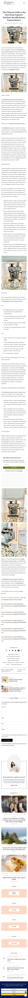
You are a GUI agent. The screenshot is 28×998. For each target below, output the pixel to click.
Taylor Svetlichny (9, 23)
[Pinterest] (15, 650)
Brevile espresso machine (13, 658)
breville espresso (20, 662)
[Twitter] (12, 650)
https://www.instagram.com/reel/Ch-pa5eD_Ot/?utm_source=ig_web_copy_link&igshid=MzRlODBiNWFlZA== (13, 622)
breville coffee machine (8, 662)
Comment (3, 707)
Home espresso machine (16, 664)
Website (2, 729)
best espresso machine (13, 654)
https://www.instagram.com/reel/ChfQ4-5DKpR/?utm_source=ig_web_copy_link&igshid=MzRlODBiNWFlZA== (13, 631)
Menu (24, 3)
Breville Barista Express (14, 70)
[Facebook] (9, 650)
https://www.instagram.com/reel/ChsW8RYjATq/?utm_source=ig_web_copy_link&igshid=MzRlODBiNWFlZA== (13, 639)
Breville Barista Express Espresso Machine (12, 100)
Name (2, 718)
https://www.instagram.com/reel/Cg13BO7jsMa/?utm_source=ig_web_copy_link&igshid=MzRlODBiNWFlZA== (13, 606)
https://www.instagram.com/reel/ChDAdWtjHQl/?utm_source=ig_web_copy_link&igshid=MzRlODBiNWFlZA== (13, 614)
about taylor (14, 785)
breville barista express (13, 660)
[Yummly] (18, 650)
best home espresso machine (13, 656)
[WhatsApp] (21, 650)
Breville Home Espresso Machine (17, 124)
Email (2, 724)
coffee (7, 664)
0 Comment (20, 23)
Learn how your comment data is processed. (13, 744)
